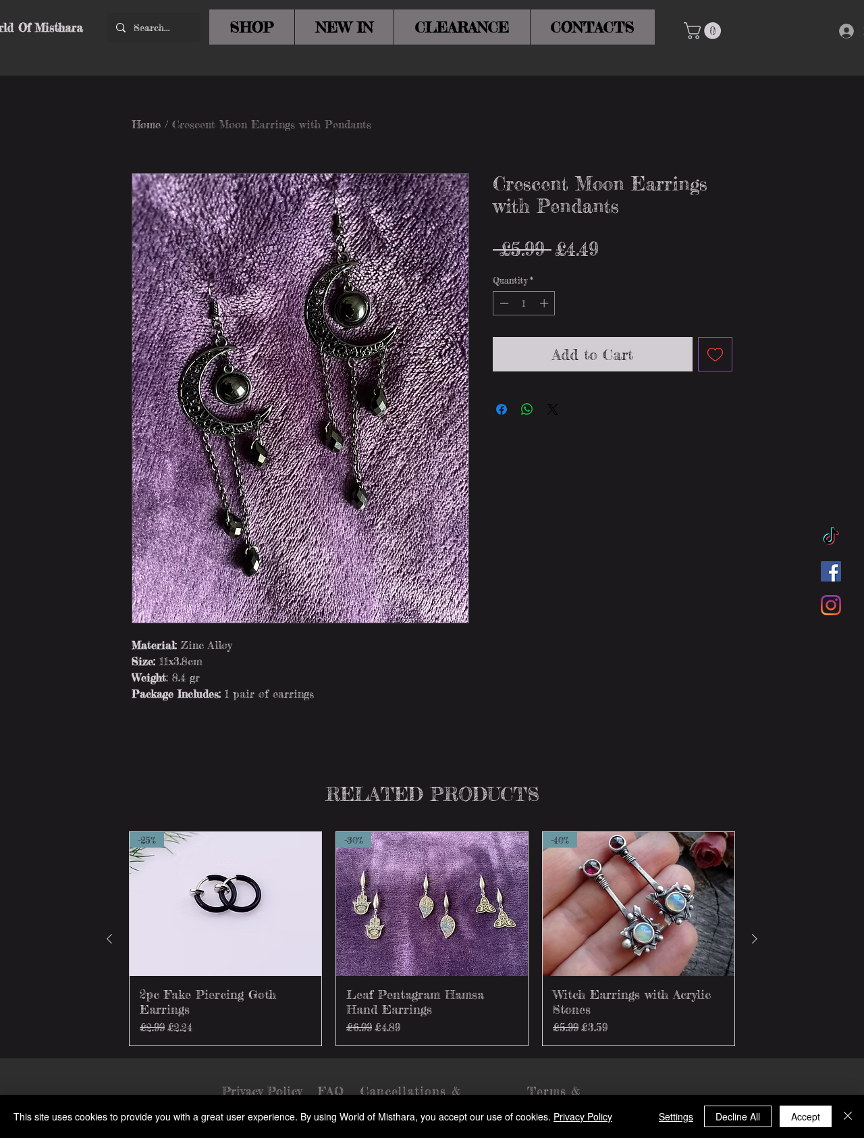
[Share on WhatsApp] (527, 409)
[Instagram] (831, 605)
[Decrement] (503, 303)
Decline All (738, 1116)
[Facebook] (831, 571)
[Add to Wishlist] (715, 354)
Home (146, 124)
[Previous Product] (109, 939)
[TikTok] (831, 537)
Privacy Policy (583, 1116)
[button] (704, 30)
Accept (805, 1116)
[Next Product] (755, 939)
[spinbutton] (524, 303)
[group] (432, 939)
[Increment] (545, 303)
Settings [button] (676, 1116)
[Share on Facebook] (501, 409)
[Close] (848, 1116)
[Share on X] (553, 409)
